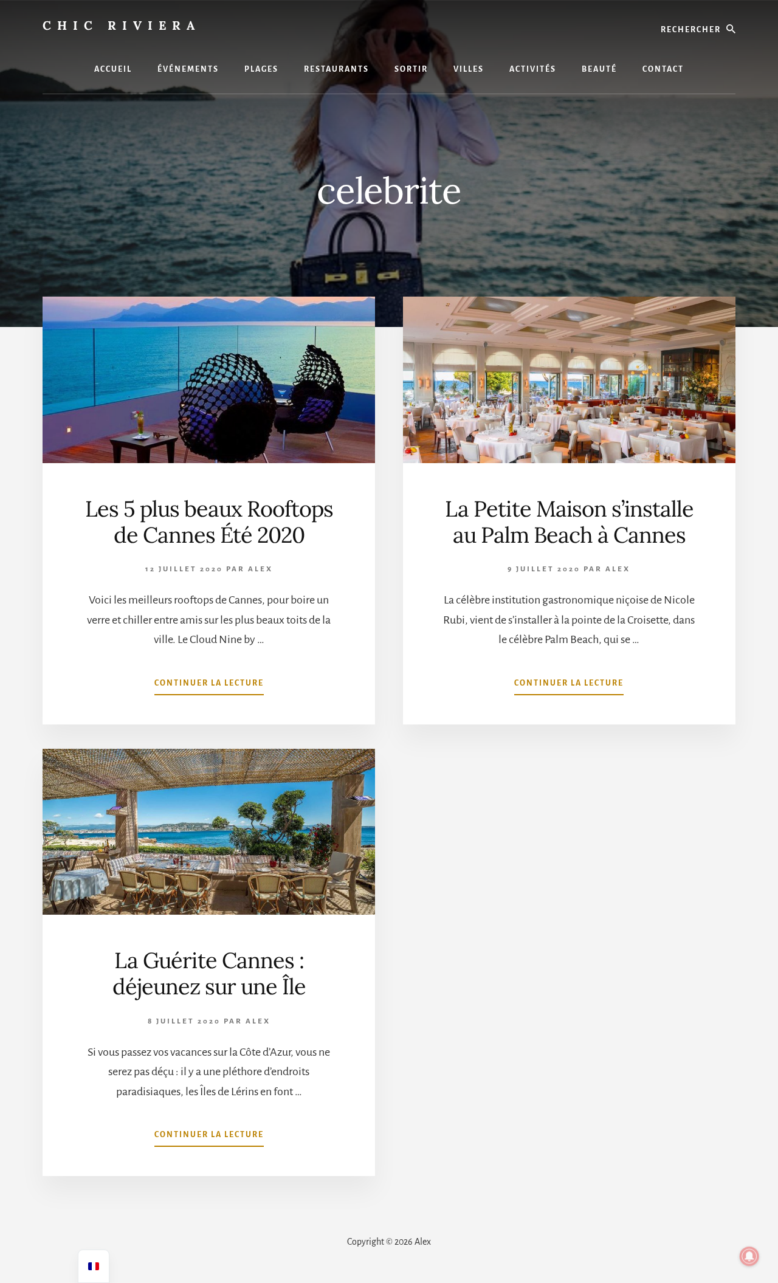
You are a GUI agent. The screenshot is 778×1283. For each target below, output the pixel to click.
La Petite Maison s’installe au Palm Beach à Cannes (569, 522)
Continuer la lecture (209, 686)
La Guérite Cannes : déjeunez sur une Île (209, 973)
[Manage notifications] (749, 1256)
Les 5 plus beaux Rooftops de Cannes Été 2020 (209, 522)
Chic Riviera (122, 25)
